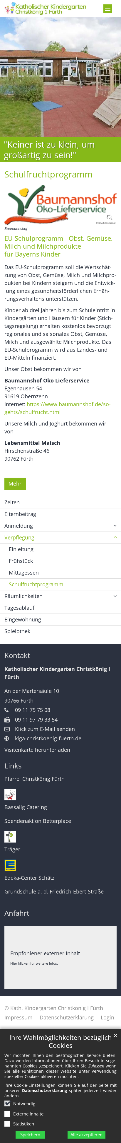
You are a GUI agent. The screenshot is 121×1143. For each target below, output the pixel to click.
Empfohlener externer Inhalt (45, 953)
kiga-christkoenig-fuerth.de (48, 738)
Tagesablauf (19, 607)
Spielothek (17, 631)
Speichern (30, 1134)
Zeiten (12, 502)
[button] (115, 526)
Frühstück (21, 560)
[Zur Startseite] (45, 8)
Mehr (15, 483)
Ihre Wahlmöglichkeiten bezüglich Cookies (60, 1041)
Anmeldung (18, 525)
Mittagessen (24, 572)
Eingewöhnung (22, 619)
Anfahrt (16, 913)
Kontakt (17, 655)
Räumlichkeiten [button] (23, 595)
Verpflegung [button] (19, 537)
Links (12, 765)
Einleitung (21, 549)
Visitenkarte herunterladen (37, 749)
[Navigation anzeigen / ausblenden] (107, 8)
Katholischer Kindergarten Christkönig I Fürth (57, 672)
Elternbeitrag (20, 513)
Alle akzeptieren (86, 1134)
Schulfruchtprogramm (48, 174)
